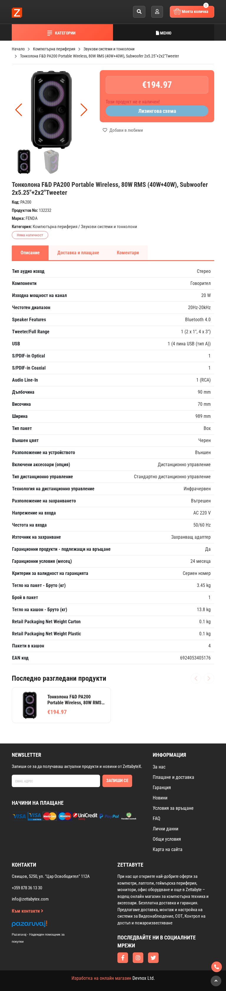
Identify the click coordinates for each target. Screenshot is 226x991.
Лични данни (165, 829)
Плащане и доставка (173, 777)
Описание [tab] (30, 252)
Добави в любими (126, 130)
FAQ (156, 818)
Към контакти (26, 911)
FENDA (32, 218)
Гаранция (162, 787)
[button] (84, 109)
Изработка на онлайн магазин (101, 978)
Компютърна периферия (55, 226)
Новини (160, 798)
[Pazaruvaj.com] (44, 925)
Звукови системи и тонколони (109, 226)
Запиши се (117, 780)
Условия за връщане (173, 808)
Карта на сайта (167, 849)
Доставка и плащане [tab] (78, 252)
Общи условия (167, 839)
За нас (159, 767)
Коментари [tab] (128, 252)
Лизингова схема (157, 111)
